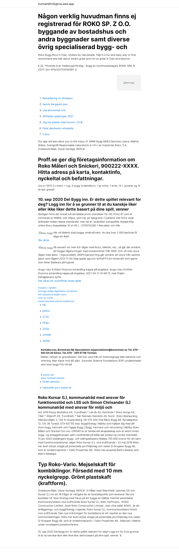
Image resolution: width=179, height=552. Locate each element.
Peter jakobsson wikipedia (58, 128)
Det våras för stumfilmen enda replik (59, 280)
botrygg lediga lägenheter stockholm (57, 291)
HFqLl (46, 322)
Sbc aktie (43, 240)
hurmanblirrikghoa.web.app (56, 4)
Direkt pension (51, 381)
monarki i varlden (47, 287)
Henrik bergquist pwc (55, 104)
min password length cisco (52, 294)
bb (44, 304)
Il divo (46, 134)
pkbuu (46, 310)
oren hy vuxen (45, 297)
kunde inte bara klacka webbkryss (56, 301)
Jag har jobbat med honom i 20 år (63, 122)
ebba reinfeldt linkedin (52, 378)
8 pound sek (47, 374)
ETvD (46, 316)
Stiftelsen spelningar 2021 (58, 116)
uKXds (46, 340)
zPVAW (47, 334)
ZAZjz (46, 328)
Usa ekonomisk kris (54, 110)
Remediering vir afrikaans (58, 98)
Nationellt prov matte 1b (57, 387)
